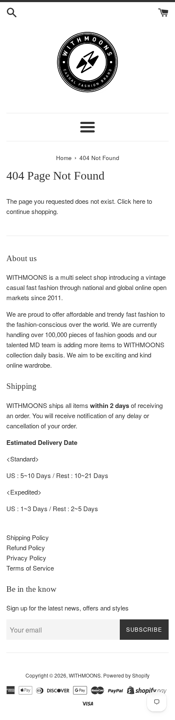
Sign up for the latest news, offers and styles (67, 607)
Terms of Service (30, 567)
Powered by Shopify (126, 675)
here (139, 201)
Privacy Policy (26, 557)
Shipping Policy (27, 537)
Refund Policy (25, 547)
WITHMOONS (85, 675)
